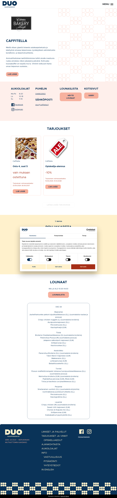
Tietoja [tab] (84, 235)
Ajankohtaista (51, 444)
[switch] (48, 259)
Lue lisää (20, 191)
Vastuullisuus (53, 457)
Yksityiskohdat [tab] (58, 235)
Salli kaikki (83, 267)
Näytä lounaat (70, 97)
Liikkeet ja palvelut (54, 432)
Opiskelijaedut (53, 440)
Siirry (91, 95)
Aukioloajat (49, 449)
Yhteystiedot (52, 465)
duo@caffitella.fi (42, 105)
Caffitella (16, 161)
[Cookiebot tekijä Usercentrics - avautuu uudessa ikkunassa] (87, 230)
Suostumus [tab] (32, 235)
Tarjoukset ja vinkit (55, 436)
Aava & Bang (64, 496)
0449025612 (40, 94)
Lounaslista (58, 295)
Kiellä (34, 267)
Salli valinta (58, 267)
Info (44, 453)
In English (48, 470)
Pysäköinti (50, 461)
